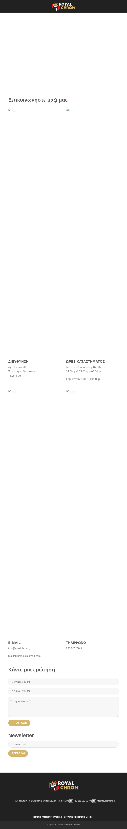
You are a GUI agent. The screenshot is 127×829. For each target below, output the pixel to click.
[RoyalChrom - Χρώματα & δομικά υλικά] (63, 6)
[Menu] (4, 6)
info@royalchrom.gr (106, 801)
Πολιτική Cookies (85, 817)
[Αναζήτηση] (123, 6)
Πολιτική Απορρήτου (43, 817)
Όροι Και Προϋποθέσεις (65, 817)
